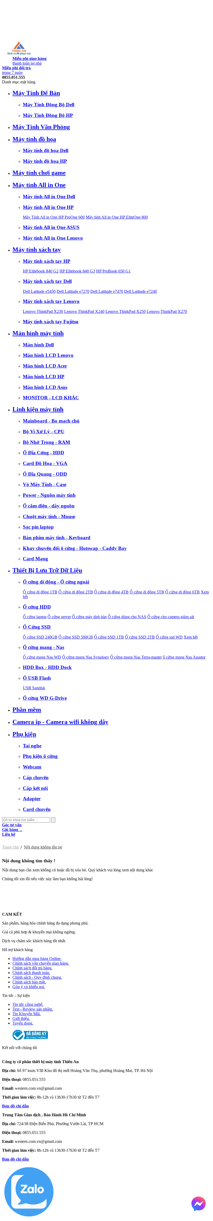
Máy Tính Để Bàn (36, 93)
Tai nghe (32, 745)
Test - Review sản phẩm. (32, 1009)
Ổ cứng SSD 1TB (109, 637)
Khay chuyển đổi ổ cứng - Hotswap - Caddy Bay (75, 548)
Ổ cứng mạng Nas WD (42, 657)
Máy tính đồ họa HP (45, 161)
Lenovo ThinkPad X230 (43, 311)
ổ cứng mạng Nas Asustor (184, 657)
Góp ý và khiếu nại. (28, 986)
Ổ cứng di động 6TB (182, 592)
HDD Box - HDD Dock (47, 667)
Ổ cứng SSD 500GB (75, 637)
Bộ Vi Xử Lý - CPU (43, 431)
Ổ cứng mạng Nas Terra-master (136, 657)
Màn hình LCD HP (43, 376)
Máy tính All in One (39, 185)
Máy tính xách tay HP (46, 261)
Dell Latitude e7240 (140, 291)
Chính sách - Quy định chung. (37, 977)
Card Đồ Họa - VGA (45, 463)
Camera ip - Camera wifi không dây (60, 721)
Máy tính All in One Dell (49, 196)
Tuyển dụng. (22, 1023)
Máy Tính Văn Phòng (41, 126)
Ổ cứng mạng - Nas (43, 647)
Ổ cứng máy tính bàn (89, 617)
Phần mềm (26, 709)
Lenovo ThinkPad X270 (167, 311)
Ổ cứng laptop (34, 617)
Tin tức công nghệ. (27, 1004)
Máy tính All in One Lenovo (53, 238)
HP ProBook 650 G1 (113, 271)
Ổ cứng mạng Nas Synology (85, 657)
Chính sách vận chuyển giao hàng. (40, 963)
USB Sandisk (34, 688)
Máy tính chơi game (39, 172)
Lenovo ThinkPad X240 (84, 311)
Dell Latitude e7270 (73, 291)
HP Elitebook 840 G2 (40, 271)
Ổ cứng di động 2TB (75, 592)
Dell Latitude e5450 (39, 291)
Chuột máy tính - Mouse (49, 516)
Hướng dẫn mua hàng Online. (37, 958)
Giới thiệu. (21, 1018)
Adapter (32, 798)
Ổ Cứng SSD (37, 627)
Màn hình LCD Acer (45, 366)
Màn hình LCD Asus (45, 387)
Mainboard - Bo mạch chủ (51, 421)
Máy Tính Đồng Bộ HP (48, 115)
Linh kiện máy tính (37, 409)
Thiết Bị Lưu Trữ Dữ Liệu (47, 570)
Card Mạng (35, 558)
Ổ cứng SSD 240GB (40, 637)
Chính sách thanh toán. (31, 972)
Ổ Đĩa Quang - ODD (45, 474)
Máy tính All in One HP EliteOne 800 (117, 217)
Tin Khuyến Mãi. (26, 1014)
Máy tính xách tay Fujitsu (50, 321)
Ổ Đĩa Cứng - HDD (43, 452)
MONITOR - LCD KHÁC (51, 397)
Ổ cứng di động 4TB (111, 592)
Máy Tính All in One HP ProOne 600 (54, 217)
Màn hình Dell (38, 345)
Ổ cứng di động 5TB (147, 592)
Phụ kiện (24, 734)
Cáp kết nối (35, 788)
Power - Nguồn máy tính (49, 495)
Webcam (32, 767)
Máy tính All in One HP (48, 207)
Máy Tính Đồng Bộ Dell (48, 104)
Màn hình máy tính (38, 333)
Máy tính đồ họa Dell (45, 150)
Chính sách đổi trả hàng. (32, 968)
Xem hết (191, 637)
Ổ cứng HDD (37, 607)
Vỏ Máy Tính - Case (44, 484)
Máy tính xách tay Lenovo (51, 301)
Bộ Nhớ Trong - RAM (46, 442)
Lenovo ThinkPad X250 (125, 311)
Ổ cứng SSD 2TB (140, 637)
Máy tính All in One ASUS (51, 227)
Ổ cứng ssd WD (169, 637)
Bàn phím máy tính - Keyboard (56, 537)
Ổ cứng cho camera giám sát (170, 617)
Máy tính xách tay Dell (47, 281)
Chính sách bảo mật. (29, 982)
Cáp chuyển (36, 777)
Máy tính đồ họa (34, 139)
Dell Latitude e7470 (106, 291)
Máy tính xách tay (36, 249)
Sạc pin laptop (38, 527)
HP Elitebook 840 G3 (77, 271)
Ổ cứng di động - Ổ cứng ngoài (56, 582)
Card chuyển (37, 809)
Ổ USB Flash (37, 678)
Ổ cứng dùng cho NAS (127, 617)
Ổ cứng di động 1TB (40, 592)
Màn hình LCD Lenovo (48, 355)
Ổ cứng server (59, 617)
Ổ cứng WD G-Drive (45, 698)
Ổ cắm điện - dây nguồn (49, 506)
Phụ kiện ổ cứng (40, 756)
